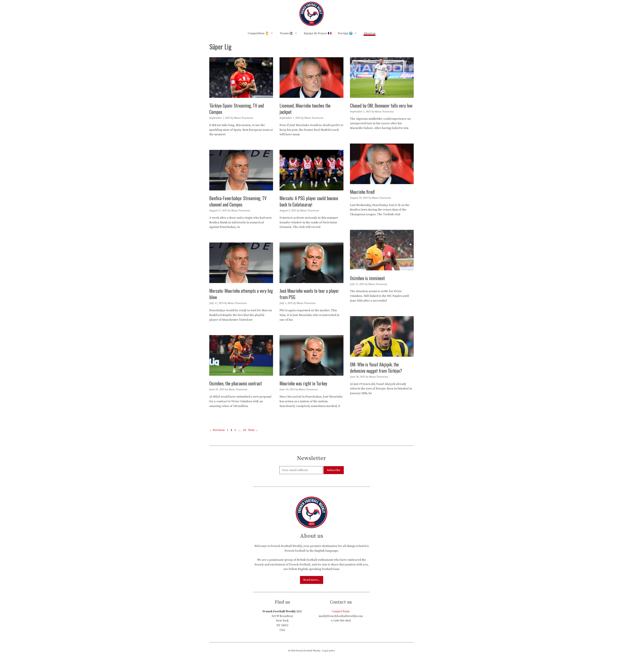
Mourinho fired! (362, 191)
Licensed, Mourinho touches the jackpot (305, 108)
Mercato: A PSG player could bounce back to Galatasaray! (309, 201)
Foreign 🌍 (345, 33)
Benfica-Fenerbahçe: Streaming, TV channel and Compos (238, 201)
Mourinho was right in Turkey (303, 383)
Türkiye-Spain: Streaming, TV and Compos (236, 108)
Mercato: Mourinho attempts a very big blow (241, 293)
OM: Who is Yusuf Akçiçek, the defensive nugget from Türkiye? (376, 367)
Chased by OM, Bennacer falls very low (381, 105)
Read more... (311, 580)
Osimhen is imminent (367, 278)
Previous (217, 430)
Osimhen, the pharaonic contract (235, 383)
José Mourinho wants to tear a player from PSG (309, 293)
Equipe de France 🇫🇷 (317, 33)
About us (369, 33)
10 (245, 430)
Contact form (340, 611)
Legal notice (328, 650)
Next (253, 430)
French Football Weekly (308, 650)
